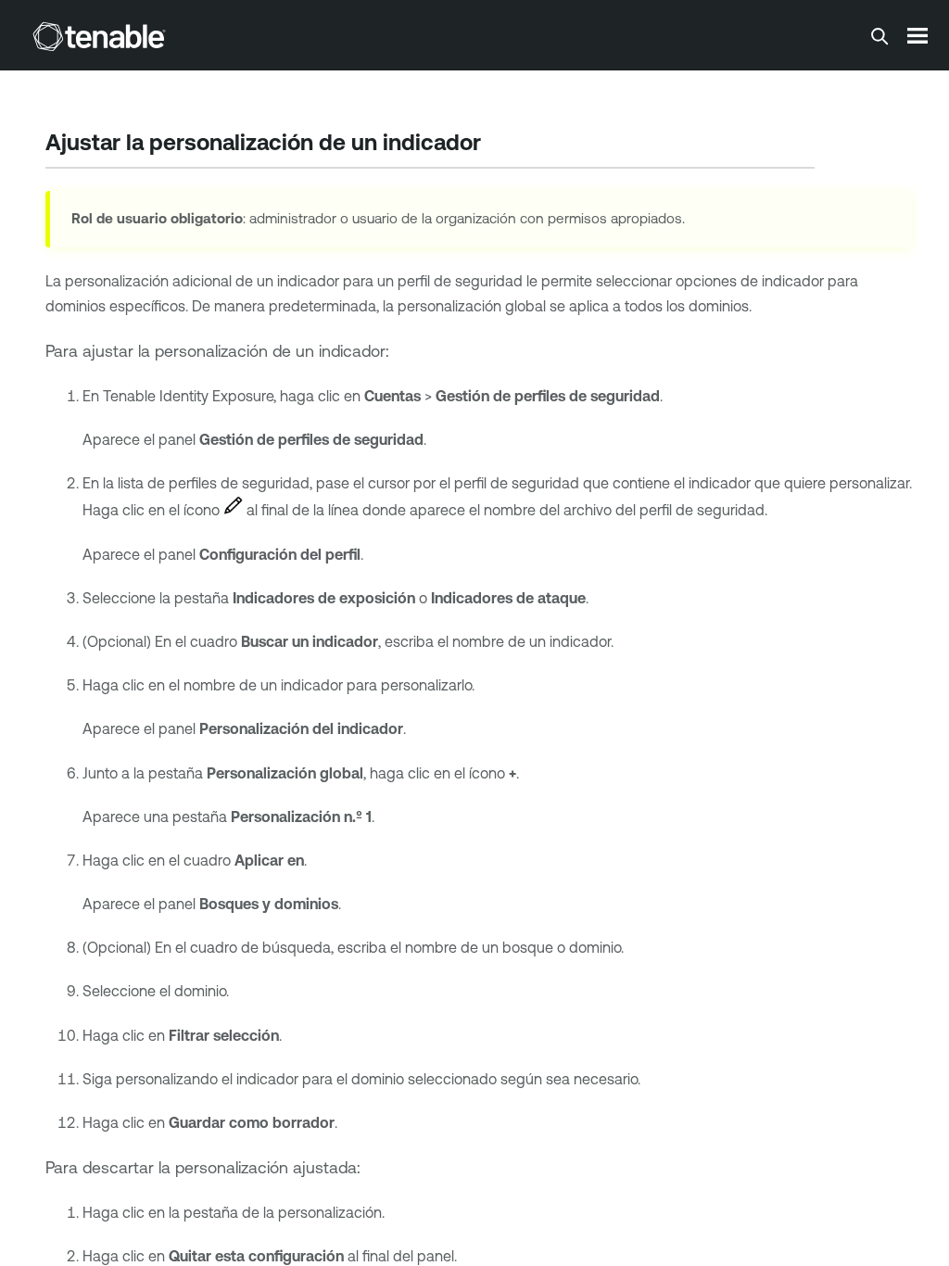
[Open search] (879, 36)
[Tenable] (99, 36)
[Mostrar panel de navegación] (917, 35)
